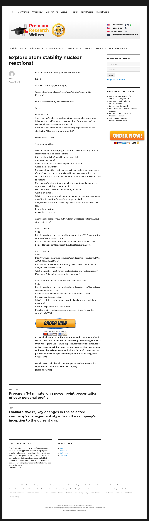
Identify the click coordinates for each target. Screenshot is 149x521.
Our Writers (23, 12)
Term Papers (87, 12)
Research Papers (117, 48)
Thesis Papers (102, 12)
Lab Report (115, 489)
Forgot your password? (116, 80)
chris (10, 79)
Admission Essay (16, 48)
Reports (74, 12)
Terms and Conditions (124, 493)
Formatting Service (77, 489)
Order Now (37, 12)
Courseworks (102, 485)
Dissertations (52, 12)
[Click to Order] (68, 327)
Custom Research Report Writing (21, 489)
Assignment (34, 48)
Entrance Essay (54, 489)
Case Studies (90, 485)
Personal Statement (16, 493)
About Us (63, 451)
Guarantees (92, 489)
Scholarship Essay (81, 493)
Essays (64, 12)
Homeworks (103, 489)
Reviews (69, 493)
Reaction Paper (33, 493)
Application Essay (47, 485)
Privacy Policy (14, 497)
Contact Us (64, 456)
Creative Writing (116, 485)
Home (12, 12)
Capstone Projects (54, 48)
